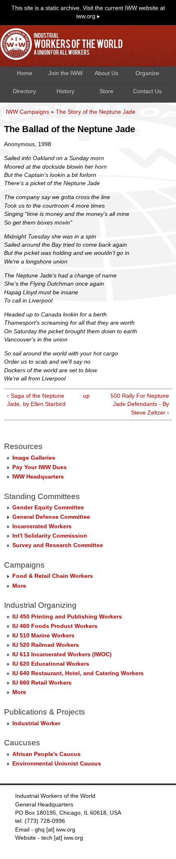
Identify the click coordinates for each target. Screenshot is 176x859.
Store (106, 91)
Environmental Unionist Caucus (56, 764)
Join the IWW (65, 73)
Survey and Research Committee (57, 545)
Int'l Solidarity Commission (49, 536)
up (86, 396)
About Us (106, 73)
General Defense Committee (51, 517)
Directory (24, 91)
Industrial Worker (36, 723)
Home (24, 73)
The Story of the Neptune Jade (95, 112)
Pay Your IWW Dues (39, 467)
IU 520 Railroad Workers (45, 645)
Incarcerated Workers (42, 526)
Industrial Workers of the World (63, 46)
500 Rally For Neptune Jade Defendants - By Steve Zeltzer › (140, 404)
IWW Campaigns (27, 112)
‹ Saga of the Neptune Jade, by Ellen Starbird (36, 400)
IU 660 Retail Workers (42, 683)
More (19, 586)
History (65, 91)
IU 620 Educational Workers (50, 664)
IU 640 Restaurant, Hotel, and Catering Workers (78, 673)
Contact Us (147, 91)
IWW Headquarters (38, 477)
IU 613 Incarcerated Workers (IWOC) (62, 654)
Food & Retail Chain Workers (52, 576)
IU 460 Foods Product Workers (54, 626)
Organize (147, 73)
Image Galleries (33, 458)
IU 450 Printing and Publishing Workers (67, 617)
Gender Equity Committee (48, 507)
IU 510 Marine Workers (43, 635)
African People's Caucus (46, 754)
